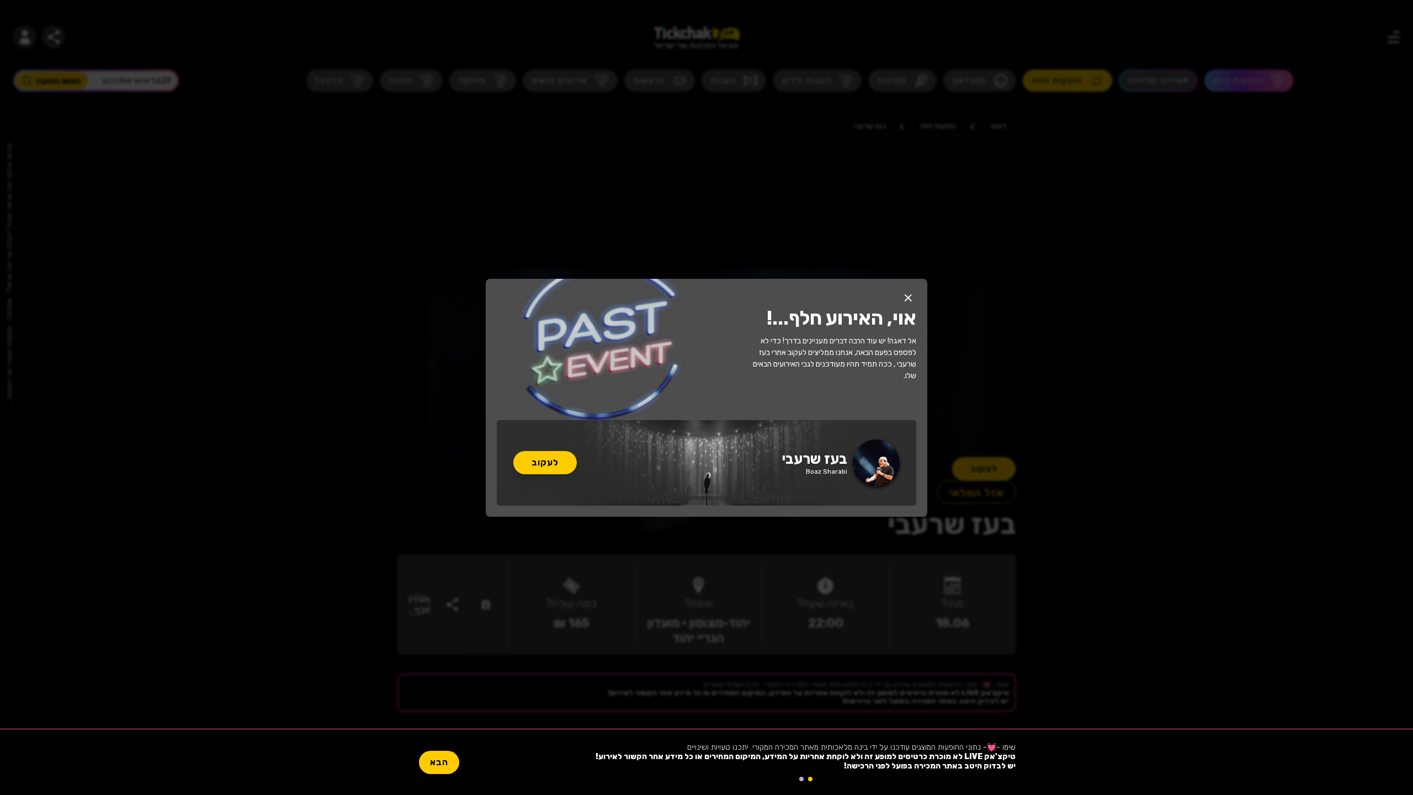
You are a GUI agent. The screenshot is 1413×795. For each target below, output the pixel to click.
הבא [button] (439, 762)
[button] (908, 298)
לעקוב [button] (545, 462)
